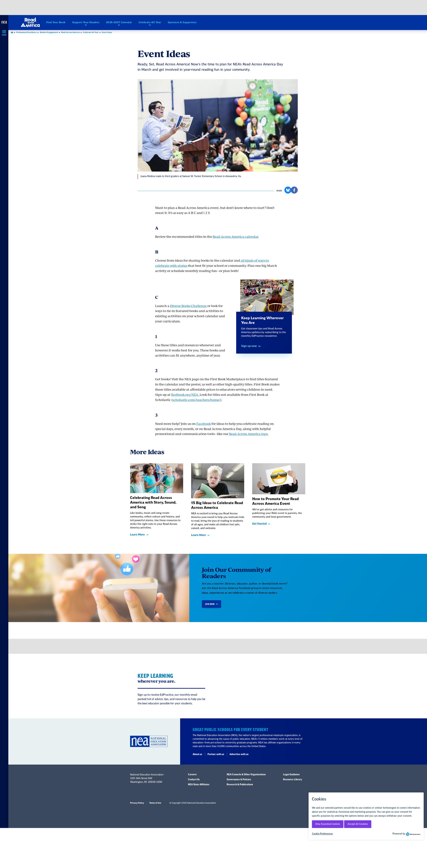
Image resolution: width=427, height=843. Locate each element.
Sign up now (249, 346)
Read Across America (70, 32)
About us (197, 754)
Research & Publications (240, 784)
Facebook (203, 423)
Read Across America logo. (248, 434)
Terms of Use (155, 803)
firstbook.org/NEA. (185, 394)
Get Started (259, 523)
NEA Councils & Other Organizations (246, 774)
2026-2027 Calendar (119, 22)
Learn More (137, 534)
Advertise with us (239, 754)
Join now (210, 604)
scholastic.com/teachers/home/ (196, 399)
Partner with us (215, 754)
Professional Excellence (26, 32)
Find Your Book (56, 22)
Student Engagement (49, 32)
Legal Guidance (291, 774)
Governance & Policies (239, 779)
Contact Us (194, 779)
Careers (192, 774)
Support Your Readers (85, 22)
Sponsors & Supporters (182, 22)
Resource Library (292, 779)
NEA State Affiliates (198, 784)
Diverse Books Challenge (188, 306)
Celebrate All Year (150, 22)
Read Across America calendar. (236, 236)
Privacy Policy (137, 803)
